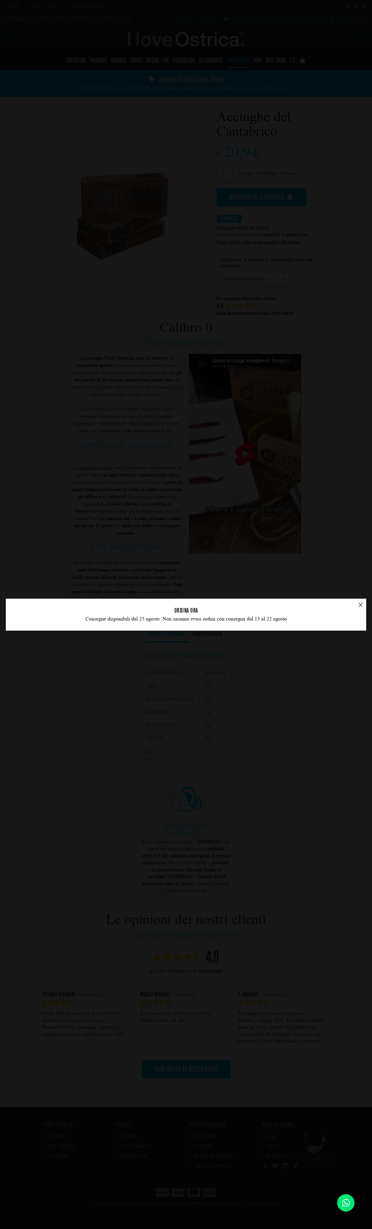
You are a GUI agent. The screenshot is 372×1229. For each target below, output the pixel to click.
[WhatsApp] (346, 1203)
